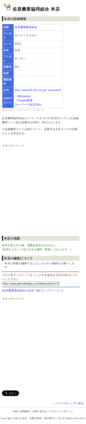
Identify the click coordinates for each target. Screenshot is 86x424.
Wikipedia (24, 96)
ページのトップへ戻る (70, 403)
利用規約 (25, 411)
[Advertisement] (43, 190)
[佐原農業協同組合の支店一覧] (21, 290)
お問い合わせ (39, 411)
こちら (42, 263)
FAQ (15, 411)
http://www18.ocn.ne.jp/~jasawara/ (38, 90)
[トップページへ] (52, 290)
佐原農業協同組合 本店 (36, 9)
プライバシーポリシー (61, 411)
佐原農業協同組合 (26, 27)
